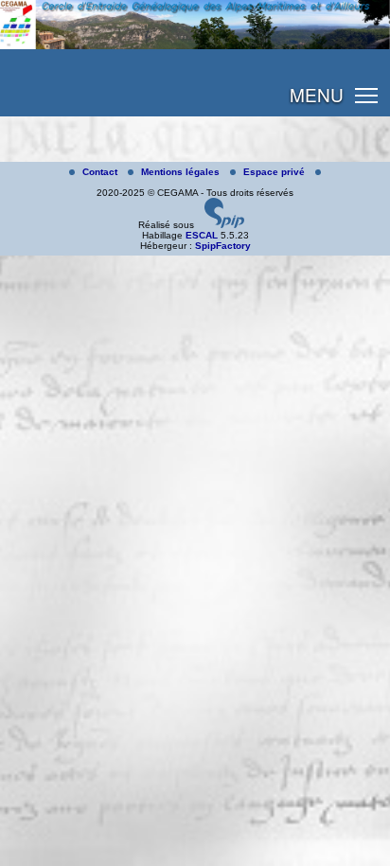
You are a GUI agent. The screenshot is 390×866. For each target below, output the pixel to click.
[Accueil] (195, 46)
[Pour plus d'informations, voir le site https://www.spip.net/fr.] (224, 225)
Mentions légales (181, 172)
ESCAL (202, 235)
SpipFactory (223, 245)
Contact (101, 172)
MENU (317, 94)
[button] (367, 95)
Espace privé (275, 172)
